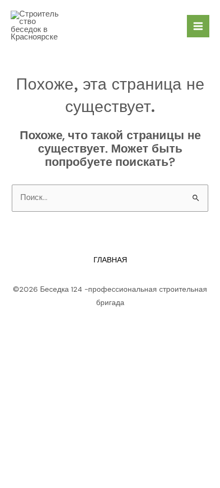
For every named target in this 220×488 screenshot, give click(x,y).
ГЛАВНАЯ (110, 260)
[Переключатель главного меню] (198, 26)
